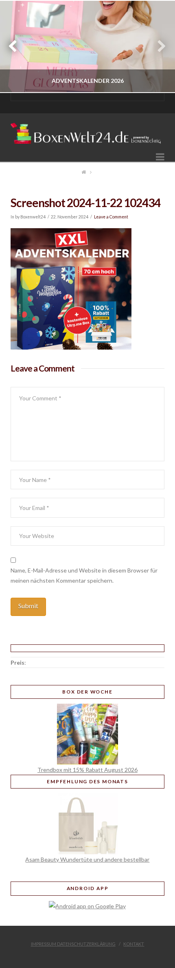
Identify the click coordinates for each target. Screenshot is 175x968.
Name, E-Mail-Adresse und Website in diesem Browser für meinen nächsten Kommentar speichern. (84, 575)
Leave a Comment (111, 216)
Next (157, 46)
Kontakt (133, 943)
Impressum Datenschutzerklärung (73, 943)
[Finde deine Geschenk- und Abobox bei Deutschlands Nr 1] (87, 131)
